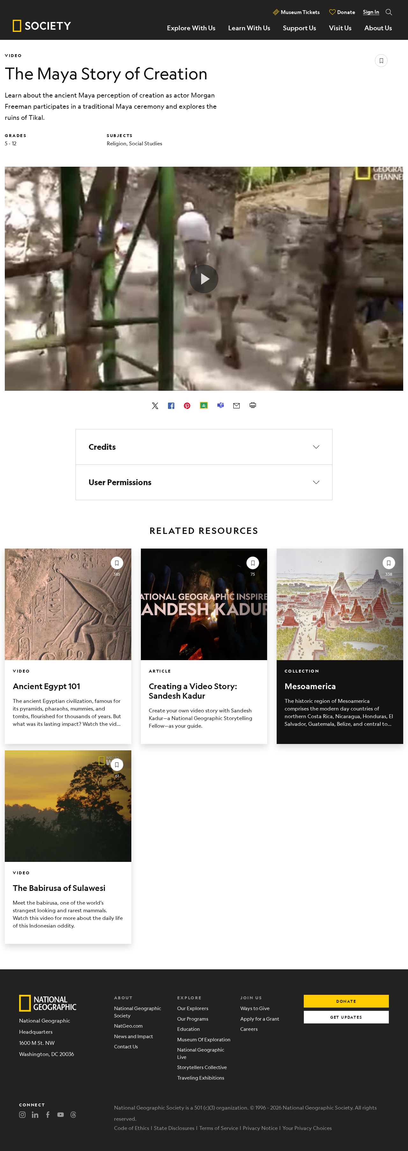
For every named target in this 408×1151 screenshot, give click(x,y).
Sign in (371, 12)
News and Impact (133, 1036)
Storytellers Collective (202, 1067)
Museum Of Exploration (203, 1039)
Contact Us (126, 1046)
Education (188, 1029)
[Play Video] (204, 279)
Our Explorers (192, 1008)
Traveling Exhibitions (200, 1078)
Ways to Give (255, 1008)
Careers (249, 1029)
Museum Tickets (300, 12)
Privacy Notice (260, 1128)
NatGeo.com (128, 1026)
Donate (346, 12)
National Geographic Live (200, 1053)
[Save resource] (381, 60)
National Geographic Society (137, 1011)
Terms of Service (218, 1128)
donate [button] (346, 1001)
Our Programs (192, 1019)
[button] (204, 446)
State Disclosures (174, 1128)
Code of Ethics (131, 1128)
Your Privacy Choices (307, 1128)
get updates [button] (346, 1017)
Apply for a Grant (259, 1019)
